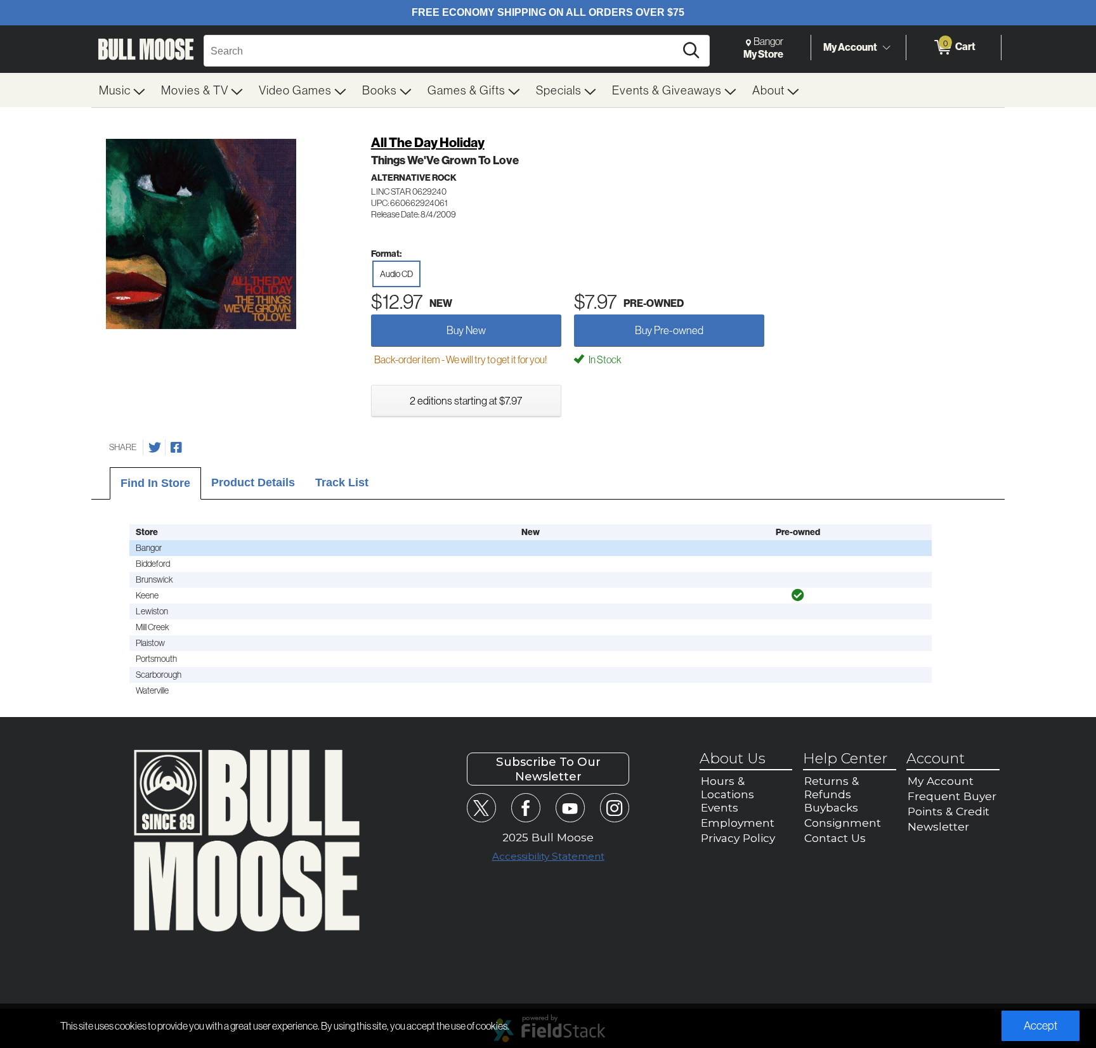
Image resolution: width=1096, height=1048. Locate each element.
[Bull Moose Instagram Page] (614, 807)
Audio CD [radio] (396, 274)
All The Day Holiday (428, 142)
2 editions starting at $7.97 (466, 400)
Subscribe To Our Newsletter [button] (548, 769)
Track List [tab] (342, 482)
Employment (737, 822)
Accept (1040, 1025)
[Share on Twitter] (154, 447)
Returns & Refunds (831, 787)
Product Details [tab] (253, 482)
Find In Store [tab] (155, 483)
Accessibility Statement (548, 856)
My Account (850, 47)
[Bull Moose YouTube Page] (569, 807)
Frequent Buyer (952, 796)
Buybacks (831, 807)
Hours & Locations (727, 787)
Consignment (842, 822)
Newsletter (938, 826)
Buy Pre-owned (669, 330)
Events (719, 807)
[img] (798, 595)
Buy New (466, 330)
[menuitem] (122, 90)
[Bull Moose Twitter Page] (481, 807)
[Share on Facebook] (176, 447)
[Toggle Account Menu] (886, 47)
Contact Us (835, 837)
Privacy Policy (738, 837)
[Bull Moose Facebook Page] (525, 807)
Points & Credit (948, 811)
